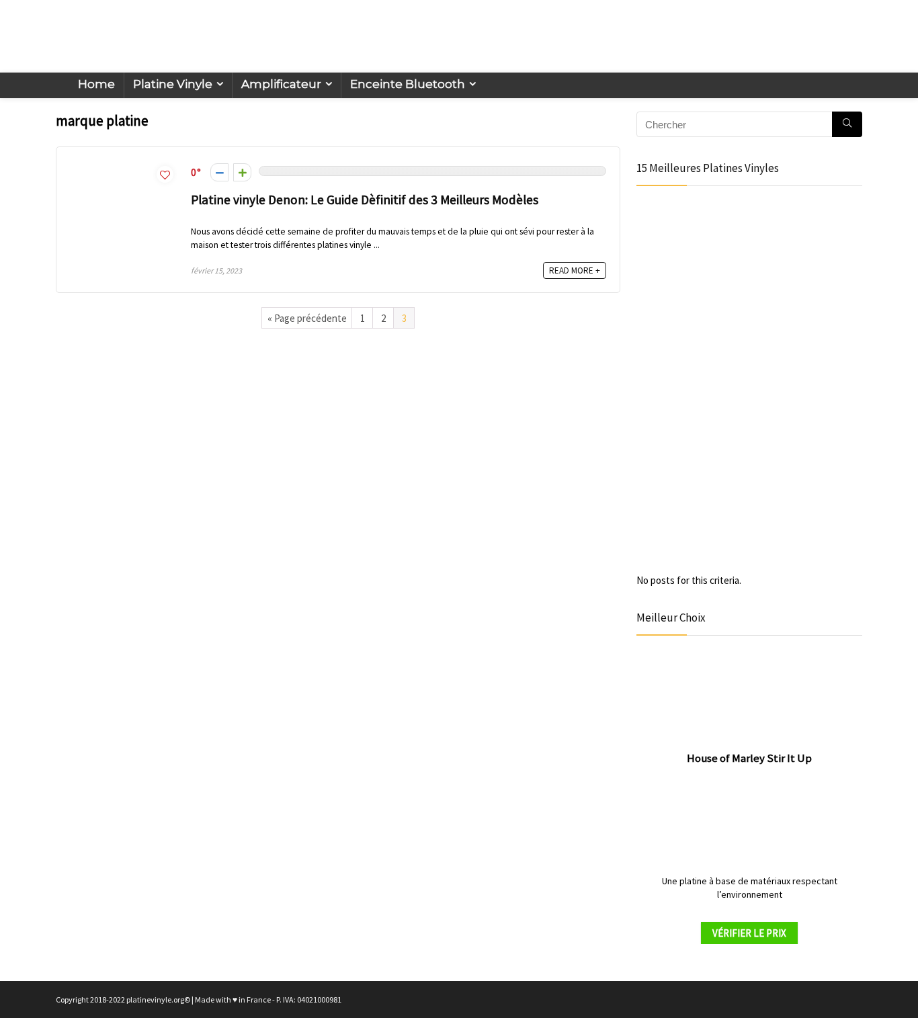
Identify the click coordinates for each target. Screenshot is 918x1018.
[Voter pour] (242, 172)
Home (96, 84)
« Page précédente (307, 318)
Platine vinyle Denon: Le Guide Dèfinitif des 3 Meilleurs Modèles (364, 200)
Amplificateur (281, 84)
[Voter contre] (219, 172)
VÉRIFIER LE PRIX (749, 933)
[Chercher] (847, 124)
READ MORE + (574, 270)
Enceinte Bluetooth (407, 84)
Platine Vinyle (172, 84)
